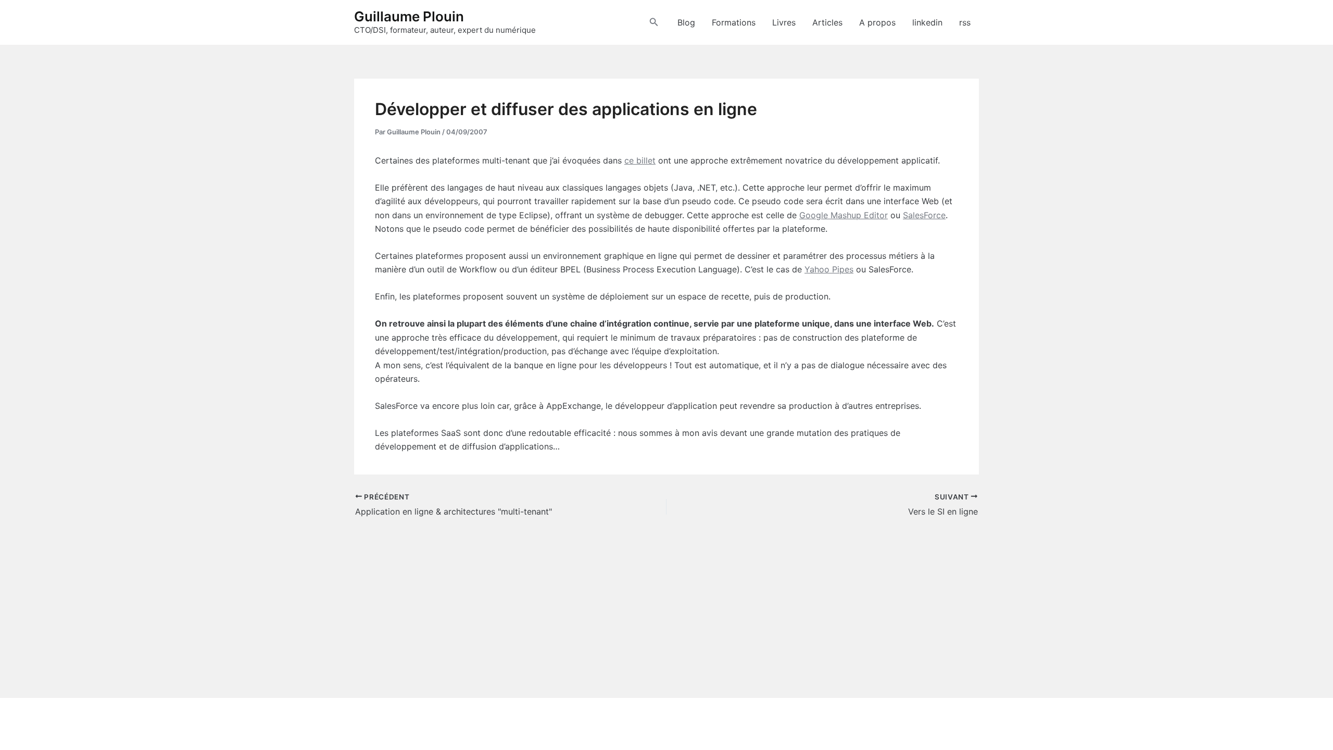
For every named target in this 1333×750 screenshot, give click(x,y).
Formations (734, 22)
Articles (827, 22)
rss (965, 22)
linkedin (927, 22)
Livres (784, 22)
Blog (686, 22)
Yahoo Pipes (828, 269)
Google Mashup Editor (843, 215)
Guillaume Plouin (409, 16)
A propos (877, 22)
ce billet (640, 160)
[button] (654, 22)
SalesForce (924, 215)
